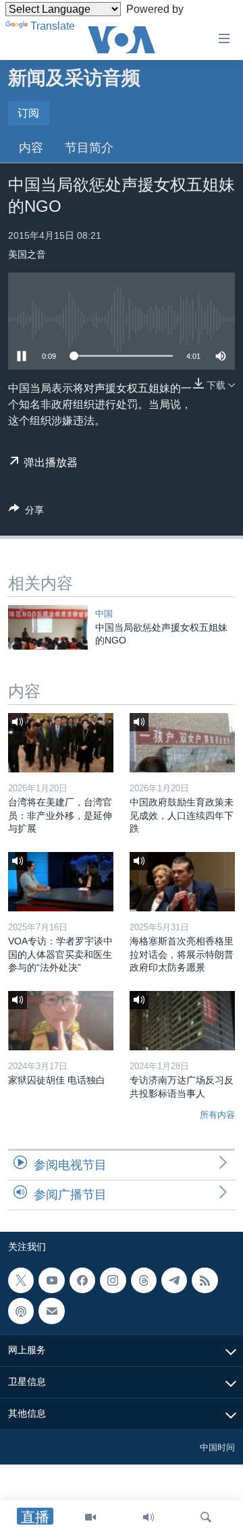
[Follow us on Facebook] (82, 1280)
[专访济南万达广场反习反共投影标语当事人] (182, 1020)
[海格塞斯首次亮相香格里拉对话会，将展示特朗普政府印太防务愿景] (182, 881)
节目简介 (89, 147)
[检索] (206, 1517)
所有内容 (217, 1115)
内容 (31, 147)
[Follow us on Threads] (144, 1280)
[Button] (26, 512)
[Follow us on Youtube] (51, 1280)
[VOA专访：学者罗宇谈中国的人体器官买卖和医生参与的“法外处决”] (60, 881)
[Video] (90, 1517)
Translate (52, 26)
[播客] (21, 1311)
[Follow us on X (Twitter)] (21, 1280)
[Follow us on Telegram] (174, 1280)
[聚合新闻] (204, 1280)
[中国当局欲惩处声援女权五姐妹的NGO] (48, 627)
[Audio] (148, 1517)
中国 (104, 613)
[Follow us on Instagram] (113, 1280)
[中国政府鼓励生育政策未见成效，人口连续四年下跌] (182, 742)
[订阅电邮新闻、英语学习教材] (51, 1311)
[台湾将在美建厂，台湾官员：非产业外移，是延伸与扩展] (60, 742)
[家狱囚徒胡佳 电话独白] (60, 1020)
